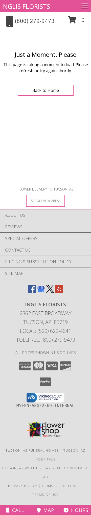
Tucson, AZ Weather (22, 468)
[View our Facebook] (32, 291)
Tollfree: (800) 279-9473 (45, 339)
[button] (76, 21)
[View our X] (50, 291)
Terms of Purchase (60, 485)
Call (17, 510)
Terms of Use (45, 494)
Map (47, 510)
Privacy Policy (22, 485)
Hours (78, 510)
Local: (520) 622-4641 (45, 331)
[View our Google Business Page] (41, 291)
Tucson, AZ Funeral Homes (32, 450)
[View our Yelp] (59, 291)
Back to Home (45, 90)
